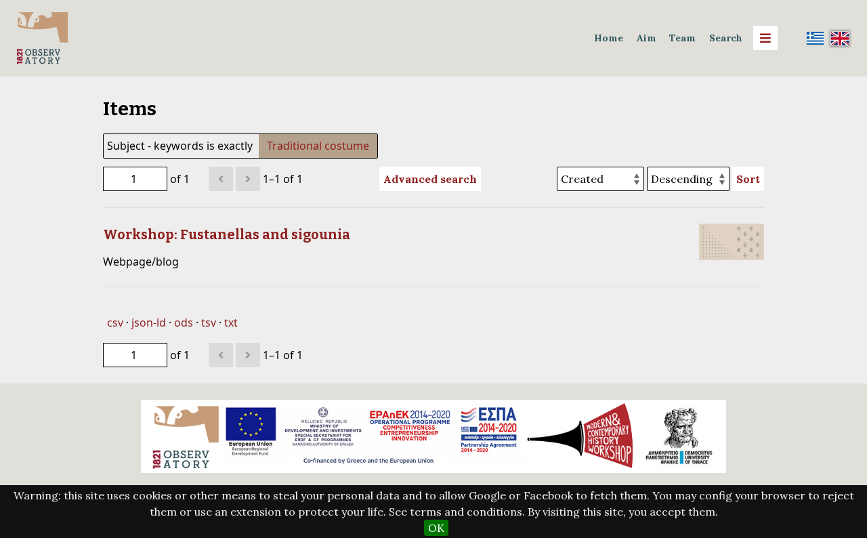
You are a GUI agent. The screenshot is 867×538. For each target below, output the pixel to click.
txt (231, 322)
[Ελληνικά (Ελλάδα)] (815, 38)
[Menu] (765, 38)
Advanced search (430, 179)
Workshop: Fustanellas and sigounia (226, 234)
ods (183, 322)
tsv (208, 322)
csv (115, 322)
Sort (748, 179)
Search (725, 38)
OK (436, 528)
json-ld (148, 322)
